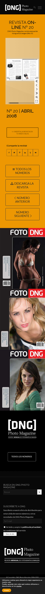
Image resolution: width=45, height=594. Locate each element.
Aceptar (6, 590)
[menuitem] (33, 7)
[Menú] (39, 7)
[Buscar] (33, 7)
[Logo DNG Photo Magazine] (18, 7)
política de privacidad (31, 527)
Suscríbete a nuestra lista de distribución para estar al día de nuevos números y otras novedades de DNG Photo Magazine (22, 513)
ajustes (18, 586)
